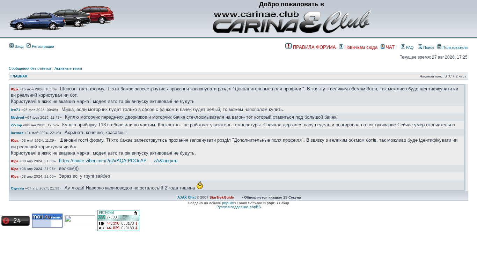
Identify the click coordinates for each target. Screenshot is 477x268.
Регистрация (42, 46)
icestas (17, 133)
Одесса (17, 188)
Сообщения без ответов (30, 68)
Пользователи (454, 47)
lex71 (15, 110)
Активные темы (68, 68)
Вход (18, 46)
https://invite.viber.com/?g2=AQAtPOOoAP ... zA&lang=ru (118, 160)
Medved (17, 117)
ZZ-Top (16, 125)
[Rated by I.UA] (80, 225)
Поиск (428, 47)
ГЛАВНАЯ (18, 76)
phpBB (227, 203)
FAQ (409, 47)
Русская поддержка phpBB (239, 207)
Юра (15, 89)
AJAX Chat (186, 197)
